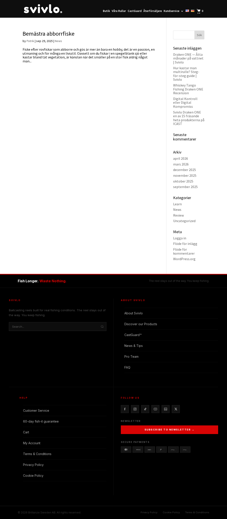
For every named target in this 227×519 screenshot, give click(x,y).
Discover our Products (140, 324)
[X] (176, 409)
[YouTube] (155, 409)
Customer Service (36, 410)
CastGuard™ (133, 335)
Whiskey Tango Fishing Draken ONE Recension (188, 89)
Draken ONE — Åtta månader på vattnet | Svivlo (188, 58)
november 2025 (184, 175)
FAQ (127, 367)
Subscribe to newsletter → (170, 429)
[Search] (102, 326)
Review (178, 215)
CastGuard (135, 11)
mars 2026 (181, 164)
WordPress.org (184, 259)
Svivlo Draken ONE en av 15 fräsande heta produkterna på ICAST (188, 118)
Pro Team (131, 356)
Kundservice (171, 11)
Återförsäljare (152, 11)
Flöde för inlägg (185, 243)
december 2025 (184, 169)
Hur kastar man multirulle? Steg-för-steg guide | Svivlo (186, 74)
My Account (31, 443)
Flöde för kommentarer (184, 251)
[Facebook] (125, 409)
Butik (106, 11)
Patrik (30, 41)
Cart (26, 432)
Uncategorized (184, 221)
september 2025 (185, 187)
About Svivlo (133, 313)
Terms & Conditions (37, 454)
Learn (177, 204)
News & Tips (133, 346)
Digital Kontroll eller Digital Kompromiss (185, 102)
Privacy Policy (33, 465)
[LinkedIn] (166, 409)
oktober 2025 (183, 181)
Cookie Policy (33, 475)
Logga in (179, 238)
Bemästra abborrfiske (48, 33)
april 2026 (180, 158)
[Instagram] (135, 409)
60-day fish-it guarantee (41, 421)
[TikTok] (145, 409)
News (58, 41)
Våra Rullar (119, 11)
